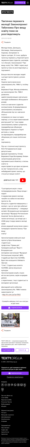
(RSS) (6, 397)
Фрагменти (4, 400)
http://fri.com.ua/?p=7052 (11, 295)
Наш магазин (5, 428)
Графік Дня (4, 430)
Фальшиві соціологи (7, 415)
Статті (3, 397)
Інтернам (4, 421)
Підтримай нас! (5, 425)
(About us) (9, 395)
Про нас (3, 395)
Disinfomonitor (5, 419)
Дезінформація (6, 417)
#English (3, 406)
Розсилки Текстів (6, 402)
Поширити (7, 42)
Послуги (3, 413)
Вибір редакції (5, 404)
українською (15, 440)
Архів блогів (5, 432)
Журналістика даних (7, 410)
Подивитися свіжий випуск (15, 377)
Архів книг (4, 434)
